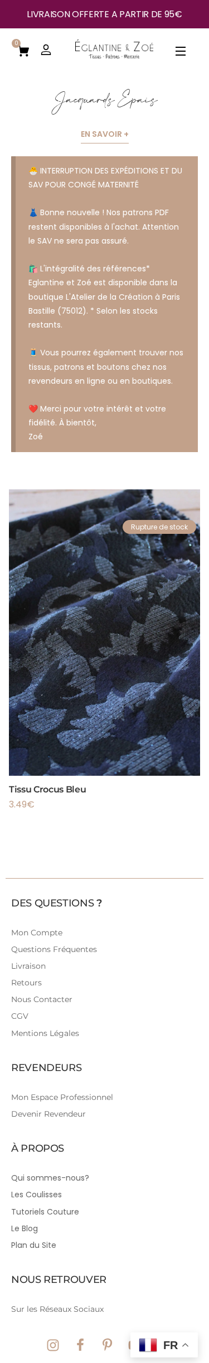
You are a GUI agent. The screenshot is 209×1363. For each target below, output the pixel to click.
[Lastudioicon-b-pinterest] (107, 1345)
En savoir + (105, 134)
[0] (23, 50)
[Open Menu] (181, 53)
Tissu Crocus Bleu (47, 789)
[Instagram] (53, 1345)
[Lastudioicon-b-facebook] (80, 1345)
